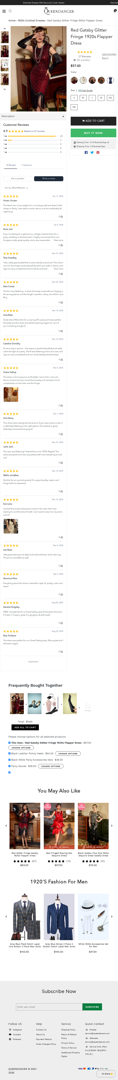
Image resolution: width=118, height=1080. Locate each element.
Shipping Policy (68, 1030)
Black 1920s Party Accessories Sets (32, 759)
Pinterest (16, 1039)
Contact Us (41, 1030)
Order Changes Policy (46, 1044)
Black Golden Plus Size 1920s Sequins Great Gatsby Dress (93, 854)
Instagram (17, 1030)
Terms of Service (69, 1048)
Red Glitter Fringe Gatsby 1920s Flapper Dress (25, 854)
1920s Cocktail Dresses (31, 20)
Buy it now (93, 132)
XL (101, 98)
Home (12, 20)
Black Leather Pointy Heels (27, 753)
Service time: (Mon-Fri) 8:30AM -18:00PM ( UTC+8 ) (96, 1050)
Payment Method (44, 1039)
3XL (74, 107)
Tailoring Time (82, 142)
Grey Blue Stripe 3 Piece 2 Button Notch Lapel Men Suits (59, 945)
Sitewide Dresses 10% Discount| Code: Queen (43, 3)
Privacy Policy (67, 1043)
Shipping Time (83, 146)
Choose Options (21, 748)
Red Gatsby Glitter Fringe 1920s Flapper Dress (46, 742)
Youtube (16, 1034)
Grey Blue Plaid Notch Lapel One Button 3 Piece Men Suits (25, 945)
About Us (40, 1034)
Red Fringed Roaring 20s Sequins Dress (59, 854)
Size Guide (87, 91)
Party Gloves (18, 766)
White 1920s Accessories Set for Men (93, 945)
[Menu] (5, 11)
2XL (110, 98)
